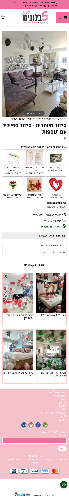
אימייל (62, 435)
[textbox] (34, 459)
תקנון (64, 416)
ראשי (64, 399)
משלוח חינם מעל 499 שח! (37, 5)
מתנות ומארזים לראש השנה (52, 412)
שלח (62, 448)
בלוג (64, 409)
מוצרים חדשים (59, 396)
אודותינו (63, 402)
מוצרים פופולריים (58, 392)
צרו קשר (62, 406)
